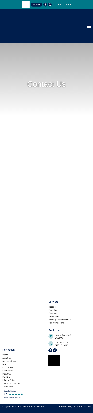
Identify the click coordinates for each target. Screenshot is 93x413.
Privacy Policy (8, 380)
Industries (6, 374)
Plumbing (52, 310)
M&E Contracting (56, 323)
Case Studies (8, 367)
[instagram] (50, 5)
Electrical (52, 313)
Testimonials (8, 386)
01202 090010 (64, 4)
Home (5, 354)
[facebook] (45, 5)
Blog (4, 364)
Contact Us (7, 370)
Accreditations (9, 361)
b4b (89, 406)
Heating (52, 307)
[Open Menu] (89, 26)
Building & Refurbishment (59, 319)
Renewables (53, 316)
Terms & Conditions (11, 383)
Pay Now (6, 377)
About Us (6, 358)
